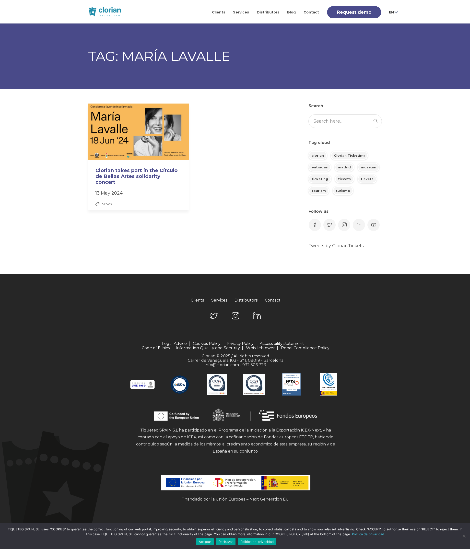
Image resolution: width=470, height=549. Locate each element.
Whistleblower (260, 348)
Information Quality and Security (208, 348)
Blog (291, 12)
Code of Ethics (156, 348)
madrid (344, 167)
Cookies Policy (207, 343)
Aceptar (205, 542)
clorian (318, 155)
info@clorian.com (222, 364)
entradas (320, 167)
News (107, 204)
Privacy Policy (240, 343)
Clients (218, 12)
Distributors (268, 12)
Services (241, 12)
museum (368, 167)
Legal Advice (174, 343)
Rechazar (226, 542)
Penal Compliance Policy (305, 348)
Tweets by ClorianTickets (336, 245)
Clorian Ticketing (349, 155)
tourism (319, 191)
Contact (311, 12)
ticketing (320, 179)
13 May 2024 (109, 193)
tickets (344, 179)
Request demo (354, 12)
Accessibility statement (282, 343)
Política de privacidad (368, 534)
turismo (343, 191)
